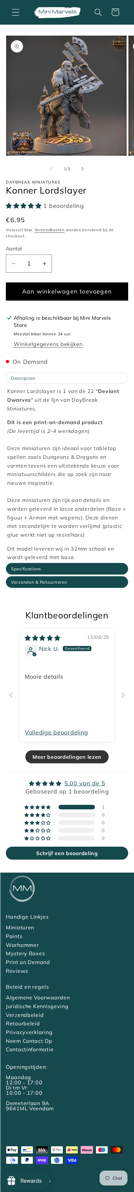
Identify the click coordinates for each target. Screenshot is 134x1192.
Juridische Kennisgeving (37, 1006)
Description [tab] (23, 378)
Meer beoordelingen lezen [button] (67, 757)
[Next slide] (123, 695)
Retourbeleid (23, 1023)
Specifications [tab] (26, 568)
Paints (14, 936)
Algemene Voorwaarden (38, 997)
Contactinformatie (29, 1049)
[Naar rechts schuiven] (82, 169)
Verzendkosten (49, 229)
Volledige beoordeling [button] (56, 732)
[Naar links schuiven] (51, 169)
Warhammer (22, 945)
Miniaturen (20, 927)
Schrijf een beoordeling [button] (67, 853)
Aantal (14, 248)
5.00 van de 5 (84, 783)
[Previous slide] (11, 695)
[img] (42, 638)
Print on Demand (28, 962)
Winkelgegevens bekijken (48, 343)
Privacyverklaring (29, 1032)
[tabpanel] (67, 474)
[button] (15, 12)
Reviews (17, 971)
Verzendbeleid (25, 1015)
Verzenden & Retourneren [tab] (39, 582)
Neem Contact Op (29, 1041)
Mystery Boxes (25, 953)
